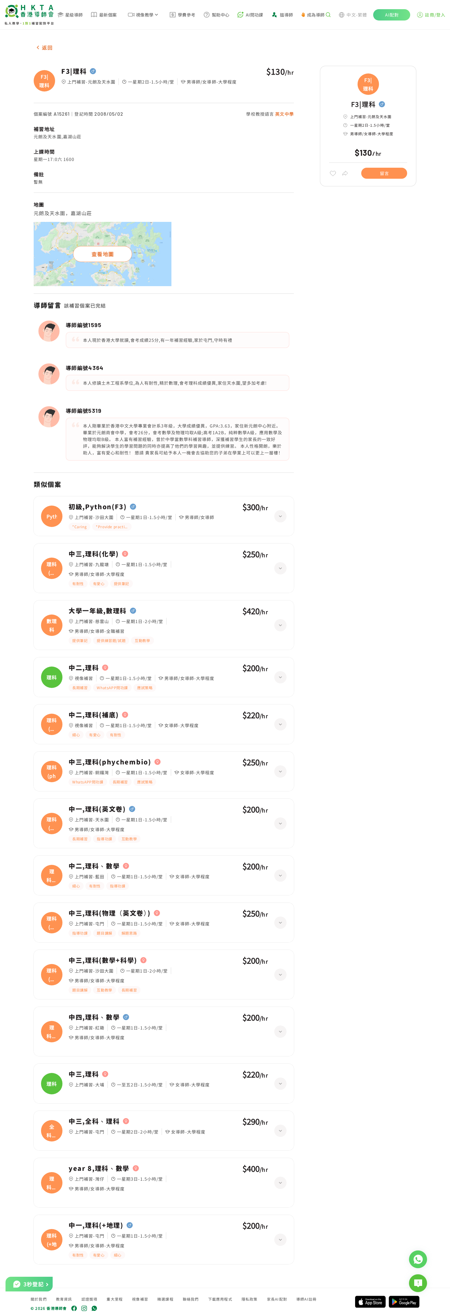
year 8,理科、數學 (99, 1168)
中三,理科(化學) (94, 554)
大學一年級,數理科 (98, 611)
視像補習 (140, 1299)
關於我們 (39, 1299)
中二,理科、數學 (94, 866)
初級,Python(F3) (98, 506)
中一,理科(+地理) (96, 1225)
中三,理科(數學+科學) (103, 960)
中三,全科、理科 (94, 1121)
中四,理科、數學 (94, 1017)
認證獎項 (89, 1299)
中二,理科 (84, 667)
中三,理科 (84, 1074)
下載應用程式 (220, 1299)
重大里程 (115, 1299)
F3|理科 (74, 71)
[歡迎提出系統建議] (418, 1283)
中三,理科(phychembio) (110, 762)
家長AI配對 (277, 1299)
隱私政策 (250, 1299)
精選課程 (165, 1299)
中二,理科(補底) (94, 715)
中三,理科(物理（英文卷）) (110, 913)
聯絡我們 (191, 1299)
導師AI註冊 (306, 1299)
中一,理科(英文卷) (97, 809)
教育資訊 (64, 1299)
